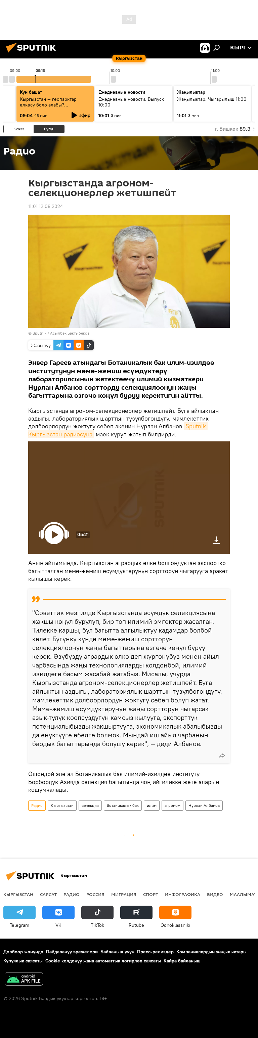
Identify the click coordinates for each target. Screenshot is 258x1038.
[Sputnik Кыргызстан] (32, 53)
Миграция (123, 894)
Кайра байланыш (182, 961)
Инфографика (182, 894)
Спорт (150, 894)
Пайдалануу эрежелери (72, 952)
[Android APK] (24, 979)
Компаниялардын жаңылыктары (211, 952)
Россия (95, 894)
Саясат (48, 894)
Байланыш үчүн (117, 952)
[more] (222, 755)
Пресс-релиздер (155, 952)
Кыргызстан (62, 805)
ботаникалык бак (123, 805)
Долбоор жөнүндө (23, 952)
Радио (37, 805)
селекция (90, 805)
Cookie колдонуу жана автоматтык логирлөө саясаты (103, 961)
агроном (172, 805)
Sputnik (39, 333)
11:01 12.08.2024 (45, 206)
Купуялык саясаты (23, 961)
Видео (215, 894)
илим (152, 805)
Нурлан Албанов (204, 805)
